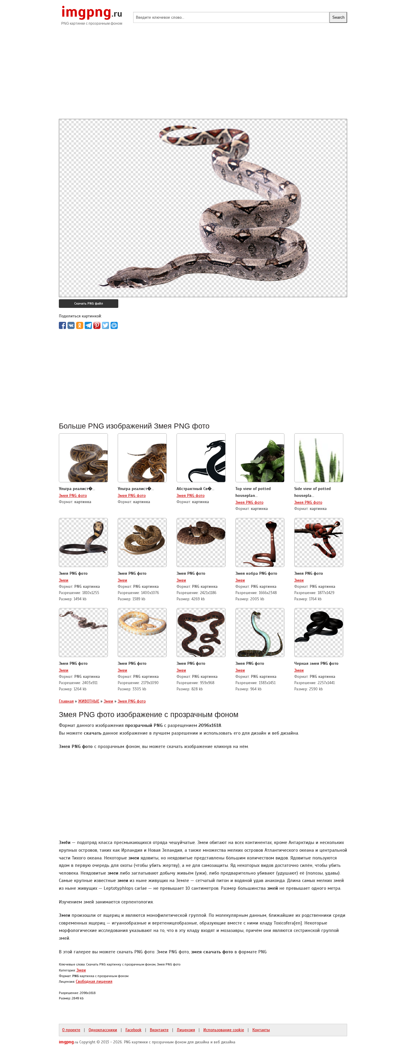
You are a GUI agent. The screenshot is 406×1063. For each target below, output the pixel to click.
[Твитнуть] (105, 325)
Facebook (133, 1029)
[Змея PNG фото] (83, 536)
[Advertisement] (203, 77)
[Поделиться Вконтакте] (71, 325)
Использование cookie (223, 1029)
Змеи (63, 580)
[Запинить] (96, 325)
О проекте (71, 1029)
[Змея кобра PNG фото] (260, 543)
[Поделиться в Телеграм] (88, 325)
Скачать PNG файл (88, 303)
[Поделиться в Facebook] (62, 325)
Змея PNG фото (73, 495)
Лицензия (186, 1029)
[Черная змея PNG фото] (319, 625)
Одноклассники (103, 1029)
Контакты (261, 1029)
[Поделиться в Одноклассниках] (79, 325)
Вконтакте (159, 1029)
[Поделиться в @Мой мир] (114, 325)
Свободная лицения (94, 981)
